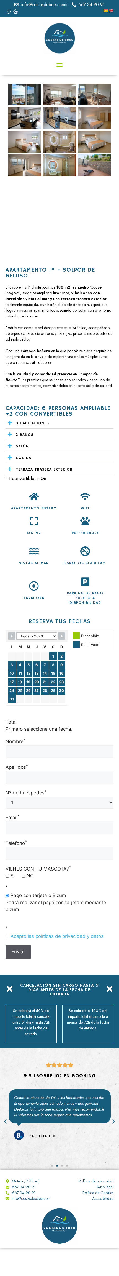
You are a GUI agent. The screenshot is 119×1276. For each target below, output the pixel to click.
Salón (22, 446)
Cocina (23, 457)
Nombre (15, 741)
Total (11, 722)
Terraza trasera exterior (44, 469)
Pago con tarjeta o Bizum (37, 895)
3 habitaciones (32, 423)
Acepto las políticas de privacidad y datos (57, 936)
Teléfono (16, 843)
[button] (59, 65)
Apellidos (17, 767)
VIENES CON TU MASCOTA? (38, 869)
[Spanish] (105, 11)
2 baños (24, 434)
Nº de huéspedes (26, 793)
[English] (110, 11)
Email (12, 817)
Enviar (18, 951)
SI (12, 876)
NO (29, 876)
